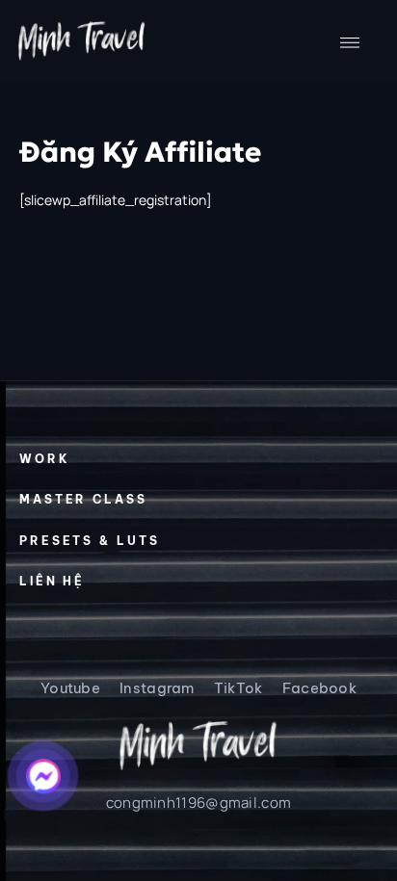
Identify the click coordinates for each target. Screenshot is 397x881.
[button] (349, 41)
